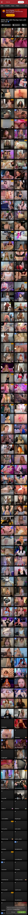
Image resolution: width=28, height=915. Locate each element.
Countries (17, 25)
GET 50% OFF (10, 15)
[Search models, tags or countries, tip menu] (26, 5)
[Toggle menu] (1, 2)
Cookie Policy (16, 909)
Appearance (7, 25)
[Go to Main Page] (8, 2)
